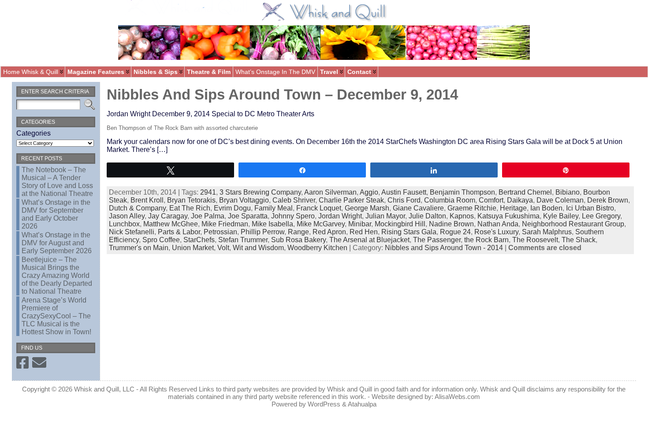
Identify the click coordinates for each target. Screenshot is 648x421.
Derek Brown (607, 200)
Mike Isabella (272, 224)
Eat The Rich (189, 208)
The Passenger (437, 240)
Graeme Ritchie (471, 208)
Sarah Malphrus (547, 232)
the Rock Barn (486, 240)
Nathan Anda (497, 224)
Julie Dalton (427, 216)
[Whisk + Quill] (324, 33)
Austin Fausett (403, 192)
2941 (208, 192)
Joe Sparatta (248, 216)
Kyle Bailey (560, 216)
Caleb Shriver (293, 200)
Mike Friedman (224, 224)
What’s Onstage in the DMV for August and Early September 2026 (57, 243)
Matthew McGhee (170, 224)
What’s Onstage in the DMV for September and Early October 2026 (56, 214)
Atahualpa (362, 404)
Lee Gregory (601, 216)
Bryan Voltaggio (244, 200)
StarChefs (199, 240)
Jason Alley (127, 216)
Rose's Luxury (496, 232)
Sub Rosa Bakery (298, 240)
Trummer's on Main (138, 247)
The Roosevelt (535, 240)
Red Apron (329, 232)
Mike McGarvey (321, 224)
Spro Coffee (161, 240)
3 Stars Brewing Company (260, 192)
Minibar (359, 224)
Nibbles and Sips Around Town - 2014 (444, 247)
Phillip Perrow (262, 232)
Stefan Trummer (243, 240)
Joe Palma (207, 216)
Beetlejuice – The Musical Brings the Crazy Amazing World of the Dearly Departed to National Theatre (57, 275)
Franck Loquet (318, 208)
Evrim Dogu (232, 208)
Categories (33, 133)
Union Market (193, 247)
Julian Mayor (385, 216)
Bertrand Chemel (525, 192)
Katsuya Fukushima (508, 216)
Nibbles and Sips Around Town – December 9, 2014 (282, 94)
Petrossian (220, 232)
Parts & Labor (179, 232)
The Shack (579, 240)
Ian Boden (546, 208)
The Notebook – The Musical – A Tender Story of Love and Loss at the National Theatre (57, 181)
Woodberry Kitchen (317, 247)
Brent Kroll (147, 200)
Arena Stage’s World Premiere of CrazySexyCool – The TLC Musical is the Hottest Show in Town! (56, 316)
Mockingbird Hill (400, 224)
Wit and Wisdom (258, 247)
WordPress (324, 404)
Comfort (491, 200)
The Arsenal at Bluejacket (369, 240)
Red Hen (364, 232)
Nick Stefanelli (131, 232)
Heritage (513, 208)
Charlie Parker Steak (351, 200)
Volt (223, 247)
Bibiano (567, 192)
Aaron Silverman (330, 192)
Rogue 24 (455, 232)
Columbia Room (449, 200)
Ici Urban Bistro (590, 208)
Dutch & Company (137, 208)
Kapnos (462, 216)
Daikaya (520, 200)
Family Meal (273, 208)
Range (298, 232)
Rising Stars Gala (408, 232)
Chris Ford (404, 200)
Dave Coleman (560, 200)
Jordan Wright (340, 216)
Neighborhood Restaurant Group (573, 224)
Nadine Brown (451, 224)
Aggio (369, 192)
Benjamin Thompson (462, 192)
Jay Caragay (167, 216)
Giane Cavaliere (418, 208)
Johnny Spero (293, 216)
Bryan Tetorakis (191, 200)
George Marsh (367, 208)
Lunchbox (124, 224)
